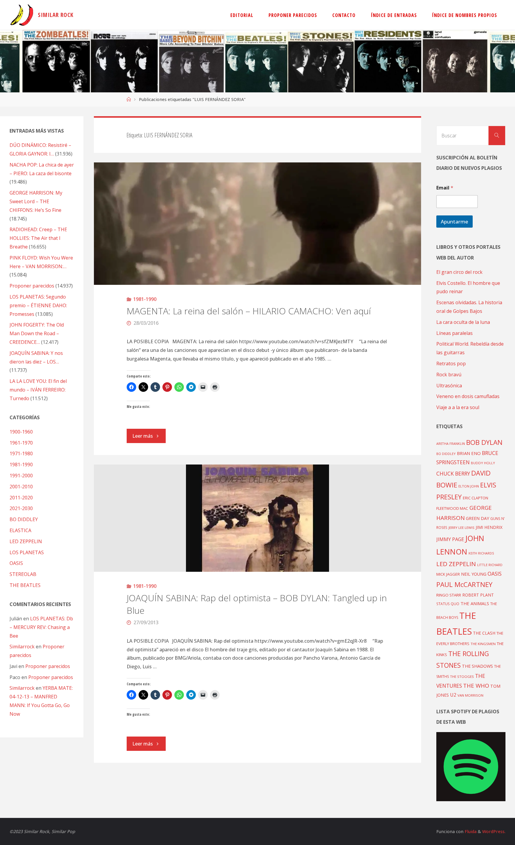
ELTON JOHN (468, 486)
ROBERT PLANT (478, 595)
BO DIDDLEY (24, 519)
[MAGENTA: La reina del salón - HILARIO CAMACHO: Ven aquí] (257, 223)
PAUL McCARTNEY (464, 584)
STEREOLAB (23, 574)
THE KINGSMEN (483, 643)
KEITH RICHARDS (481, 553)
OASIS (16, 563)
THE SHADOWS (477, 666)
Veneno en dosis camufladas (468, 396)
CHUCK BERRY (453, 473)
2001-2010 (21, 486)
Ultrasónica (449, 385)
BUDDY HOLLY (483, 463)
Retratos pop (451, 363)
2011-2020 (21, 497)
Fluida (470, 831)
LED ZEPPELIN (26, 541)
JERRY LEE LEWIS (461, 527)
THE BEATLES (25, 585)
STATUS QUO (447, 603)
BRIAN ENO (469, 453)
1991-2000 (21, 475)
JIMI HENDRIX (489, 527)
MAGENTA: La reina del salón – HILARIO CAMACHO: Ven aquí (249, 311)
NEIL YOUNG (473, 574)
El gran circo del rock (459, 272)
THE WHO (476, 685)
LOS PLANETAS (27, 552)
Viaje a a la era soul (457, 407)
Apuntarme (454, 221)
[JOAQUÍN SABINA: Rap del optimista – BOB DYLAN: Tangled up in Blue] (257, 518)
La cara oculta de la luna (463, 322)
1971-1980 (21, 453)
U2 (453, 695)
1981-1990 (144, 299)
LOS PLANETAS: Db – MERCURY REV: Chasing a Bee (41, 627)
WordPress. (493, 831)
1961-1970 (21, 442)
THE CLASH (484, 633)
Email (444, 188)
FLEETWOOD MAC (452, 508)
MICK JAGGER (448, 574)
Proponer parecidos (47, 666)
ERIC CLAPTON (475, 498)
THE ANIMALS (474, 603)
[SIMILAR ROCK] (21, 15)
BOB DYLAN (484, 442)
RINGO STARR (448, 595)
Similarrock (22, 646)
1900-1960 (21, 431)
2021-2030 (21, 508)
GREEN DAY (477, 518)
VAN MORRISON (470, 695)
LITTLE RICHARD (489, 565)
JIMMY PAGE (450, 539)
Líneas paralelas (454, 333)
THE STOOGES (462, 676)
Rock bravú (448, 374)
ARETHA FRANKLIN (450, 443)
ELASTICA (20, 530)
